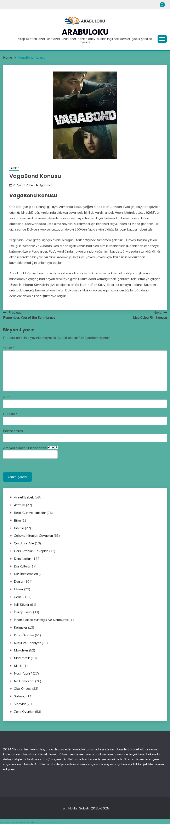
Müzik (18, 666)
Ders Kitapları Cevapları (31, 551)
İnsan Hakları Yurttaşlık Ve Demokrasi (41, 620)
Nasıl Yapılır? (23, 673)
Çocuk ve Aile (24, 543)
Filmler (14, 168)
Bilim (17, 520)
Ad (6, 397)
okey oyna (3, 822)
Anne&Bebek (24, 497)
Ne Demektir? (24, 681)
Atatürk (19, 505)
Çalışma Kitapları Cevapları (33, 535)
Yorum (8, 347)
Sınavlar (20, 704)
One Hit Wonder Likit (27, 822)
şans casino (52, 822)
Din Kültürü (22, 566)
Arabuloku (85, 32)
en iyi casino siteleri (36, 822)
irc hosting (17, 822)
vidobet (54, 822)
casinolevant (47, 822)
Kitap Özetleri (24, 635)
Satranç (20, 696)
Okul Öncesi (22, 688)
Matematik (22, 658)
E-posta (10, 414)
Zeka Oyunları (24, 711)
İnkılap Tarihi (23, 612)
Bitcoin (19, 528)
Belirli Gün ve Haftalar (30, 513)
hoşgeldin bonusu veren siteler (43, 822)
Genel (18, 597)
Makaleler (21, 650)
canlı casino (39, 822)
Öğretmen (45, 185)
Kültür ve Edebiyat (27, 643)
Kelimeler (20, 627)
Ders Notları (23, 558)
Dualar (18, 581)
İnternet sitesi (13, 431)
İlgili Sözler (21, 604)
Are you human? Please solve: (25, 448)
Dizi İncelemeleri (26, 574)
